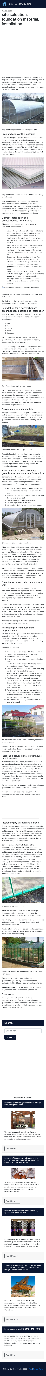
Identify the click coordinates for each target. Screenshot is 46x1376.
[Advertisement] (23, 50)
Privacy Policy (38, 1369)
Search (11, 1037)
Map (30, 1369)
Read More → (12, 1148)
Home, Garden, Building (19, 4)
